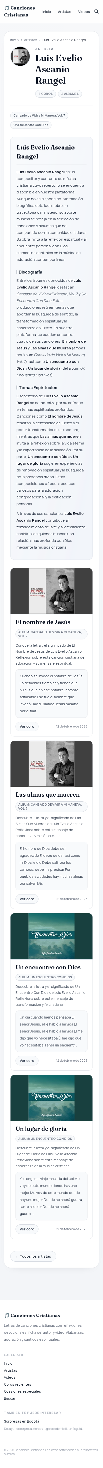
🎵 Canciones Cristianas (19, 11)
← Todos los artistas (33, 1256)
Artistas (64, 11)
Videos (84, 11)
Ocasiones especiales (22, 1391)
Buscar (9, 1398)
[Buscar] (96, 11)
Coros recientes (17, 1384)
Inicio (46, 11)
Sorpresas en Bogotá (21, 1421)
